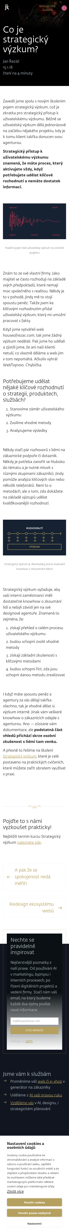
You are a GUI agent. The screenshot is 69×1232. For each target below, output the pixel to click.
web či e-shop (50, 1081)
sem (29, 1041)
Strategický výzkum (19, 756)
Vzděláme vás (22, 1103)
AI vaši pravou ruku (45, 1095)
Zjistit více (15, 1191)
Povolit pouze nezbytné (34, 1213)
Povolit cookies (34, 1202)
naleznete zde (29, 842)
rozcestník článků (47, 8)
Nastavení (34, 1223)
